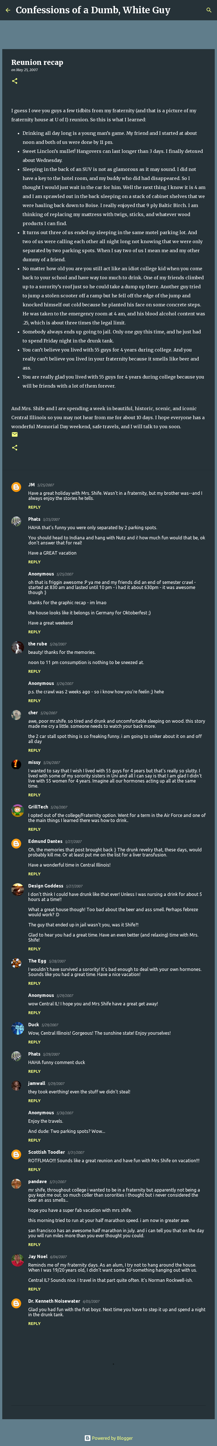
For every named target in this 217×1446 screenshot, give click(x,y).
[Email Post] (14, 436)
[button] (14, 81)
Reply (34, 507)
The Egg (37, 960)
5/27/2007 (73, 841)
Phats (34, 519)
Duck (33, 1024)
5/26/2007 (57, 644)
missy (34, 762)
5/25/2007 (45, 485)
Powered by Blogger (112, 1438)
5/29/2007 (64, 995)
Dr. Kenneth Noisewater (54, 1301)
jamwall (36, 1083)
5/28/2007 (57, 961)
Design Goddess (45, 885)
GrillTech (38, 806)
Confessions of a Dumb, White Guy (93, 10)
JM (31, 484)
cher (33, 712)
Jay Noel (37, 1256)
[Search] (178, 10)
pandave (37, 1181)
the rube (37, 643)
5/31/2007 (75, 1152)
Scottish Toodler (46, 1152)
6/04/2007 (58, 1257)
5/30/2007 (64, 1113)
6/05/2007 (91, 1301)
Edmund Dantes (45, 841)
